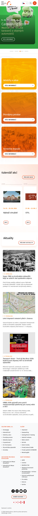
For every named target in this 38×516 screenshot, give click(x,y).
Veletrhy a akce (10, 80)
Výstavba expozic (11, 148)
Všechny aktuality (26, 242)
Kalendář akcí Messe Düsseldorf (8, 466)
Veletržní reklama (26, 437)
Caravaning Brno (13, 24)
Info (5, 222)
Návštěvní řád (25, 465)
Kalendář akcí (6, 432)
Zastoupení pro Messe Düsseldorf (9, 462)
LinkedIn (25, 491)
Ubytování (24, 430)
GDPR (23, 460)
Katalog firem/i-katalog (28, 435)
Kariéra (24, 484)
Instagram (17, 491)
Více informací (8, 39)
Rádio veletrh (25, 440)
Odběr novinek (18, 496)
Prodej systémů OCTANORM (29, 450)
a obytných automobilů (12, 32)
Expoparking (25, 432)
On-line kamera (7, 445)
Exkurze (24, 482)
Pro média (24, 479)
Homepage (6, 430)
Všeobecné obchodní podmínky (27, 468)
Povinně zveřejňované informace (28, 476)
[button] (25, 3)
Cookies (24, 462)
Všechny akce (28, 177)
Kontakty (5, 450)
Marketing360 (25, 452)
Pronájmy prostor (12, 114)
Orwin (9, 513)
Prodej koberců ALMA (27, 447)
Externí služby (25, 445)
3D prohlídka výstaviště (9, 447)
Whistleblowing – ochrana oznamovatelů (29, 472)
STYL (27, 212)
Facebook (13, 491)
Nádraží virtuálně (10, 212)
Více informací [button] (10, 85)
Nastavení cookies (6, 508)
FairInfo (24, 442)
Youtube (21, 491)
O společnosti (7, 442)
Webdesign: (4, 513)
